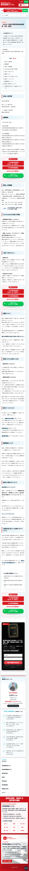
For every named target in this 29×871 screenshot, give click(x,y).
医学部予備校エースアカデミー (12, 701)
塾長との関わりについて (10, 84)
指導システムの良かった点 (10, 76)
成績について (7, 74)
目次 (10, 58)
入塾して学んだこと (9, 71)
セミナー (4, 792)
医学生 (3, 777)
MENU (21, 1)
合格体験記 (22, 830)
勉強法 (22, 827)
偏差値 (14, 823)
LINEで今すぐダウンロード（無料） (25, 10)
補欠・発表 (6, 827)
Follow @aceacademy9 (13, 705)
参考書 (14, 827)
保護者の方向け (5, 788)
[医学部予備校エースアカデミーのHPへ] (23, 5)
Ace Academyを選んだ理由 (10, 69)
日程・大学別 (22, 823)
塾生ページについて (9, 79)
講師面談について (8, 81)
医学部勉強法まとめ (6, 765)
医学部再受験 (5, 785)
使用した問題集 (8, 66)
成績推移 (6, 64)
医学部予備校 (5, 773)
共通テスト (6, 823)
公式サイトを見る (7, 861)
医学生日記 (4, 781)
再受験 (14, 830)
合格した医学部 (8, 61)
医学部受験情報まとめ (6, 769)
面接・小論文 (6, 830)
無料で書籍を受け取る (13, 662)
